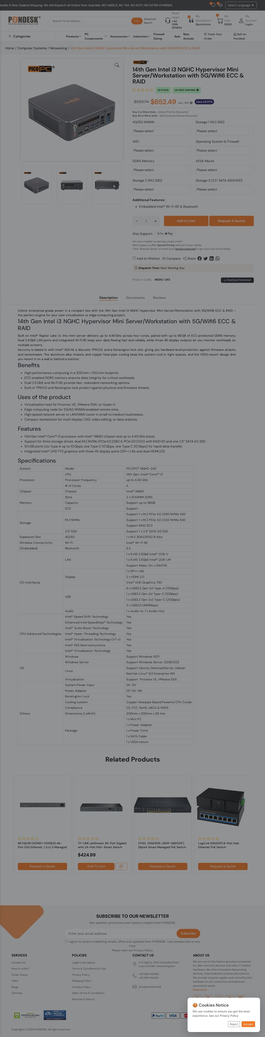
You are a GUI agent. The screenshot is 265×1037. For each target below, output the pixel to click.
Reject (234, 1024)
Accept (248, 1024)
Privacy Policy (229, 1016)
